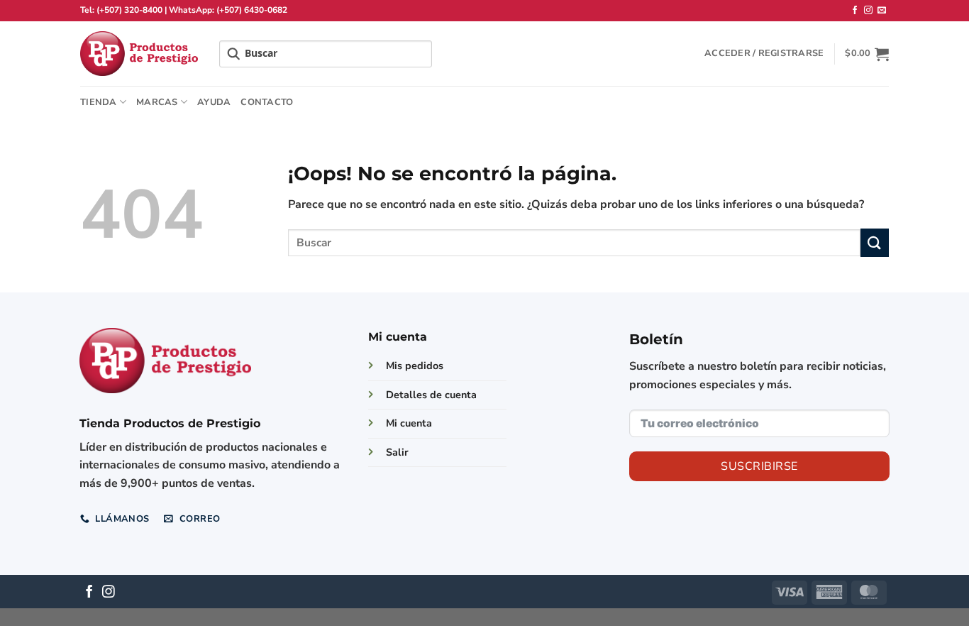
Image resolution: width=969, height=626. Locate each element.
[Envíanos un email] (881, 11)
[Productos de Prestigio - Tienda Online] (139, 53)
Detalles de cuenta (431, 395)
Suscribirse (759, 466)
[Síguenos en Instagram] (868, 11)
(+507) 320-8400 (129, 10)
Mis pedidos (414, 365)
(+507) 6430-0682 (251, 10)
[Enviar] (874, 242)
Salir (397, 452)
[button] (764, 53)
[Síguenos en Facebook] (855, 11)
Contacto (266, 102)
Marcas (157, 102)
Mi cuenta (409, 423)
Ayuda (214, 102)
